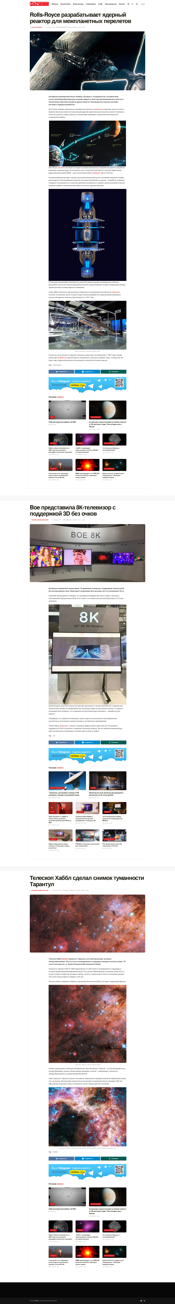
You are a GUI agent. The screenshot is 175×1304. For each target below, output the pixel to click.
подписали (97, 109)
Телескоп (72, 890)
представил (64, 726)
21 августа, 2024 (81, 823)
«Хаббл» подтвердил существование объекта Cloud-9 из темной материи (87, 450)
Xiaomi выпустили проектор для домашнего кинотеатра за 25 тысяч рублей (106, 794)
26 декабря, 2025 (108, 452)
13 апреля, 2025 (94, 797)
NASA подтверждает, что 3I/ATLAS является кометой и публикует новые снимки (87, 475)
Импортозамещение (57, 788)
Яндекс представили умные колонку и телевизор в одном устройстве (59, 846)
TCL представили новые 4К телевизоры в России (112, 845)
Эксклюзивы (65, 4)
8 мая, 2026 (53, 424)
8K (54, 736)
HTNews (36, 1300)
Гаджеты (80, 811)
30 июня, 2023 (107, 848)
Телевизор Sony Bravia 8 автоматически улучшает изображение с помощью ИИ (85, 818)
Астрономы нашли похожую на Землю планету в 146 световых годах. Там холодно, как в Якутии (107, 424)
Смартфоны (91, 4)
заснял (64, 959)
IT (78, 839)
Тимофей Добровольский (39, 520)
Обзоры (55, 4)
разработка (62, 358)
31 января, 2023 (50, 27)
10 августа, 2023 (54, 850)
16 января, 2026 (54, 454)
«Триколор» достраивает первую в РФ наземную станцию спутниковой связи (64, 794)
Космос (122, 4)
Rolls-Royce (57, 365)
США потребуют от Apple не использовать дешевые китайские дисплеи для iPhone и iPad (60, 819)
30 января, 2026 (94, 429)
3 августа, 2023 (81, 848)
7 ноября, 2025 (107, 480)
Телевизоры (67, 520)
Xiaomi (93, 788)
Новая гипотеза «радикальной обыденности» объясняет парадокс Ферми (113, 475)
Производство (111, 4)
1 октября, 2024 (54, 825)
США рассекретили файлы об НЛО (62, 422)
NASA (52, 417)
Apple (52, 811)
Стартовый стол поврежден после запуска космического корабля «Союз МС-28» (58, 475)
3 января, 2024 (107, 823)
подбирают (96, 173)
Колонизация (61, 27)
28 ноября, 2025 (54, 480)
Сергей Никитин (36, 27)
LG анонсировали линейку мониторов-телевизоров (112, 818)
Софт (100, 4)
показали (61, 168)
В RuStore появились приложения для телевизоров (87, 845)
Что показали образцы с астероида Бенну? (111, 449)
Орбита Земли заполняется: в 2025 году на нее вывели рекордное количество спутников (60, 450)
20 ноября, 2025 (81, 480)
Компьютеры (78, 4)
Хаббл (55, 1152)
